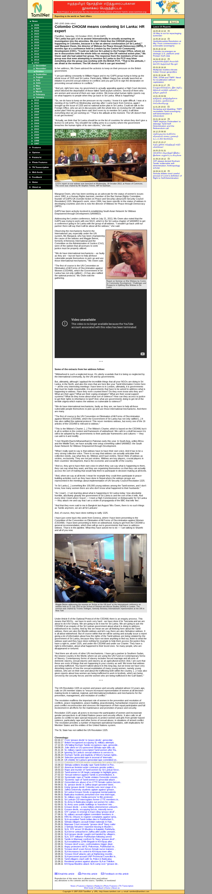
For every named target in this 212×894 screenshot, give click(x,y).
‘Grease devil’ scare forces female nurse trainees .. (90, 849)
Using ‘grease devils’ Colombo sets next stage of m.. (90, 787)
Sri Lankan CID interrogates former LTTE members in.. (91, 799)
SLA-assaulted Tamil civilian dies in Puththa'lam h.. (89, 819)
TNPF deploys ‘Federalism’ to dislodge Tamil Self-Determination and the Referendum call (167, 124)
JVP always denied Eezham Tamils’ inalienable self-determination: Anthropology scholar (166, 164)
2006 (36, 117)
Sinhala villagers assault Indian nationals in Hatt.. (88, 822)
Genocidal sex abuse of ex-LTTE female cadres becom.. (93, 782)
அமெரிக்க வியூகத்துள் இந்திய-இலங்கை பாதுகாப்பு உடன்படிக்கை (167, 154)
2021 (36, 39)
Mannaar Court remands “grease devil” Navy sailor (90, 824)
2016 (36, 54)
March (39, 91)
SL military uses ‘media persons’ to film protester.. (89, 797)
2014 (36, 60)
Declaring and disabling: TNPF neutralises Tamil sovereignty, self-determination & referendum (167, 112)
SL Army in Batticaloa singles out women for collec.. (90, 802)
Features (36, 147)
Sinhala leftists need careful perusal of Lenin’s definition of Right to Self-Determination (167, 175)
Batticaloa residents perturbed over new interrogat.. (90, 794)
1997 (36, 143)
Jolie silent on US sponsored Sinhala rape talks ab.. (90, 747)
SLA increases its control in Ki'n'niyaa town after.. (88, 851)
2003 (36, 126)
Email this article (66, 874)
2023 (36, 34)
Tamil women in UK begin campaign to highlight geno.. (91, 772)
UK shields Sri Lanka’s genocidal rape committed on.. (91, 760)
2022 (36, 36)
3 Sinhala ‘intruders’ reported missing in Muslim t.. (89, 826)
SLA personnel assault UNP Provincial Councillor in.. (90, 856)
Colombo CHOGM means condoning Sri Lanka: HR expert (94, 762)
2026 (36, 25)
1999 (36, 138)
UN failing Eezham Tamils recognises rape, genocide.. (92, 745)
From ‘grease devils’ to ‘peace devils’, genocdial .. (89, 740)
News (35, 21)
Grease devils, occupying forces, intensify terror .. (89, 809)
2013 (36, 62)
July (38, 80)
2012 (36, 100)
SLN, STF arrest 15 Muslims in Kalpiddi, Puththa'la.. (90, 829)
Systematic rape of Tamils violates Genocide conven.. (91, 777)
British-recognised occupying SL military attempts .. (90, 742)
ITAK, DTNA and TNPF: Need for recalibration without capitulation (167, 79)
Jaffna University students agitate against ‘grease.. (89, 789)
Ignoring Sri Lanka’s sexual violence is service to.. (89, 752)
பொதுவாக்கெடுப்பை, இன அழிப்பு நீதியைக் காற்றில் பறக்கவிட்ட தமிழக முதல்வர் (167, 90)
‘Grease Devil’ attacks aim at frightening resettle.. (88, 854)
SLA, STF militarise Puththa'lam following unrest (88, 836)
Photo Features (39, 162)
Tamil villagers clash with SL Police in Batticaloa (88, 859)
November (41, 68)
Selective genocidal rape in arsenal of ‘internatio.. (89, 757)
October (40, 71)
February (40, 94)
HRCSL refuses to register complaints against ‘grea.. (90, 817)
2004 (36, 123)
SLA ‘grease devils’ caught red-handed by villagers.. (90, 834)
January (40, 97)
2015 (36, 57)
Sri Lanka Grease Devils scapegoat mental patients (90, 792)
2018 (36, 48)
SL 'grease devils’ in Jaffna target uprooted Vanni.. (89, 784)
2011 (36, 103)
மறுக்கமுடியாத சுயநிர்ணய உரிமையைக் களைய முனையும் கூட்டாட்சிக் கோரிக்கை (165, 136)
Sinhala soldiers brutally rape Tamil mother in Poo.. (90, 765)
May (38, 86)
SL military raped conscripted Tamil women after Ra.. (90, 750)
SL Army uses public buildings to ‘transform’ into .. (89, 804)
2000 (36, 135)
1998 (36, 141)
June (38, 83)
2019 (36, 45)
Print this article (89, 874)
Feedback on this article (117, 874)
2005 (36, 120)
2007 (36, 115)
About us (36, 187)
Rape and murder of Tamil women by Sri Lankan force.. (92, 770)
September (41, 74)
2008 (36, 112)
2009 (36, 109)
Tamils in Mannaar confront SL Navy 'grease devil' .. (90, 839)
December (41, 65)
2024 (36, 31)
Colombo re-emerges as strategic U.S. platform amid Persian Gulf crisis (166, 53)
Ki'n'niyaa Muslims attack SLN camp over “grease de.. (91, 864)
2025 (36, 28)
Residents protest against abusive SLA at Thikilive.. (90, 861)
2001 (36, 132)
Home (35, 182)
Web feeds (37, 172)
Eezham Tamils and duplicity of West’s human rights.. (91, 755)
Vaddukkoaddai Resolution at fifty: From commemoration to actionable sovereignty (167, 43)
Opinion (36, 152)
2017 (36, 51)
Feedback (37, 177)
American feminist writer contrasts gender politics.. (90, 767)
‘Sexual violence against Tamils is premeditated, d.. (90, 774)
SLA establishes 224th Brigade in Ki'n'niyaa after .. (89, 841)
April (38, 89)
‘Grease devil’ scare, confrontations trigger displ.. (88, 844)
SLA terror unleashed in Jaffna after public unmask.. (90, 831)
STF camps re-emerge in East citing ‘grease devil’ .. (90, 812)
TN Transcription (40, 167)
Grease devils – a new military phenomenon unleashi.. (91, 807)
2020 (36, 42)
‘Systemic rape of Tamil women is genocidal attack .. (91, 779)
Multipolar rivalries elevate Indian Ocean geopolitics (165, 71)
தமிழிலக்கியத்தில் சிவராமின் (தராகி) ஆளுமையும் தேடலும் (165, 62)
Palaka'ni (36, 157)
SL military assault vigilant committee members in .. (89, 814)
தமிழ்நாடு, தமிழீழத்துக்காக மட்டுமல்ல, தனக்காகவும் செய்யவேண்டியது (165, 100)
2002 (36, 129)
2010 (36, 106)
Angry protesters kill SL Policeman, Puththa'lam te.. (89, 846)
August (39, 77)
